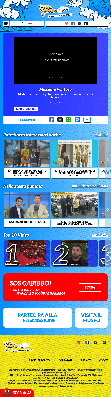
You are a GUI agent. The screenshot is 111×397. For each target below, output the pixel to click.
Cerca (29, 23)
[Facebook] (73, 23)
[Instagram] (66, 23)
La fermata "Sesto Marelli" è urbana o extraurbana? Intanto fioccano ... (27, 173)
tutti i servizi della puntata (90, 186)
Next (108, 159)
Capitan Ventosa (26, 109)
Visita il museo (91, 317)
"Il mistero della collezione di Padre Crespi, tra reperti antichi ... (74, 173)
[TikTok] (86, 23)
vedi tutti (101, 134)
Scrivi (90, 287)
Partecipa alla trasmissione (37, 317)
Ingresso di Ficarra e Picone (27, 222)
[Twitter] (79, 23)
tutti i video (100, 234)
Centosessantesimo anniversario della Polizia (74, 223)
